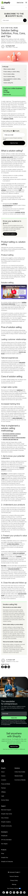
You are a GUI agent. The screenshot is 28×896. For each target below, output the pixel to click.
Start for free (20, 2)
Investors (3, 780)
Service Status (5, 800)
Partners (3, 788)
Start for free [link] (14, 143)
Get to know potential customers (12, 433)
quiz (3, 478)
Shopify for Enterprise (7, 861)
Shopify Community (6, 826)
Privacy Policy (6, 724)
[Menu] (26, 2)
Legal (2, 796)
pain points (22, 362)
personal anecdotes (13, 569)
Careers (3, 776)
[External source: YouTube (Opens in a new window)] (10, 892)
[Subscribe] (25, 20)
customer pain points (7, 157)
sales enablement (17, 418)
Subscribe (14, 718)
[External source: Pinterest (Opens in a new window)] (24, 892)
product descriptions (13, 544)
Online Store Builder (20, 772)
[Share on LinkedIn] (8, 667)
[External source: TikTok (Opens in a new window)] (17, 892)
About (2, 772)
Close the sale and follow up (10, 439)
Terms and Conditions (21, 723)
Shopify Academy (6, 822)
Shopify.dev (4, 835)
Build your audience (10, 234)
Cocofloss (4, 473)
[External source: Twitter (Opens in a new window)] (7, 892)
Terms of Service (14, 876)
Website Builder (19, 776)
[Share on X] (5, 667)
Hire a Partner (5, 818)
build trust (20, 390)
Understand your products (10, 435)
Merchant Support (6, 809)
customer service (20, 212)
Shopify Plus (4, 857)
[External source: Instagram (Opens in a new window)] (14, 892)
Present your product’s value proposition (14, 437)
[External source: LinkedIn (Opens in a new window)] (21, 892)
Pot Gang (3, 565)
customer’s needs (8, 118)
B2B (20, 190)
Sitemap (14, 884)
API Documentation (6, 839)
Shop (2, 853)
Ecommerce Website (20, 780)
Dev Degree (4, 843)
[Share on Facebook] (2, 667)
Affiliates (3, 792)
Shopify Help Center (6, 814)
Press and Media (5, 784)
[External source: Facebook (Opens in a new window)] (4, 892)
